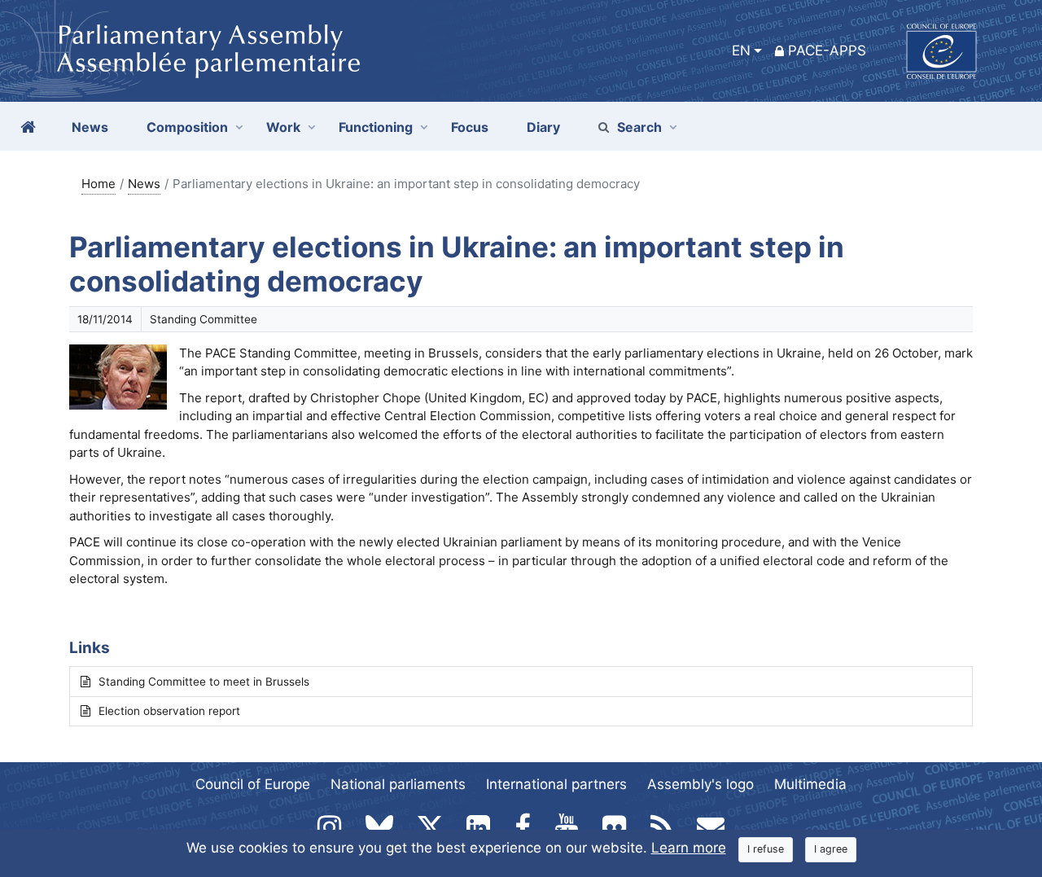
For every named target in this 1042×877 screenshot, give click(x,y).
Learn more (688, 848)
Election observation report (169, 710)
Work (283, 127)
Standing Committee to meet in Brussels (204, 681)
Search (639, 127)
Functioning (376, 127)
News (144, 183)
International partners (556, 784)
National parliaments (398, 784)
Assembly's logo (700, 784)
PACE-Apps (827, 50)
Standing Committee (203, 319)
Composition (187, 127)
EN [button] (741, 50)
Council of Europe (252, 784)
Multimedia (810, 784)
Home (98, 183)
